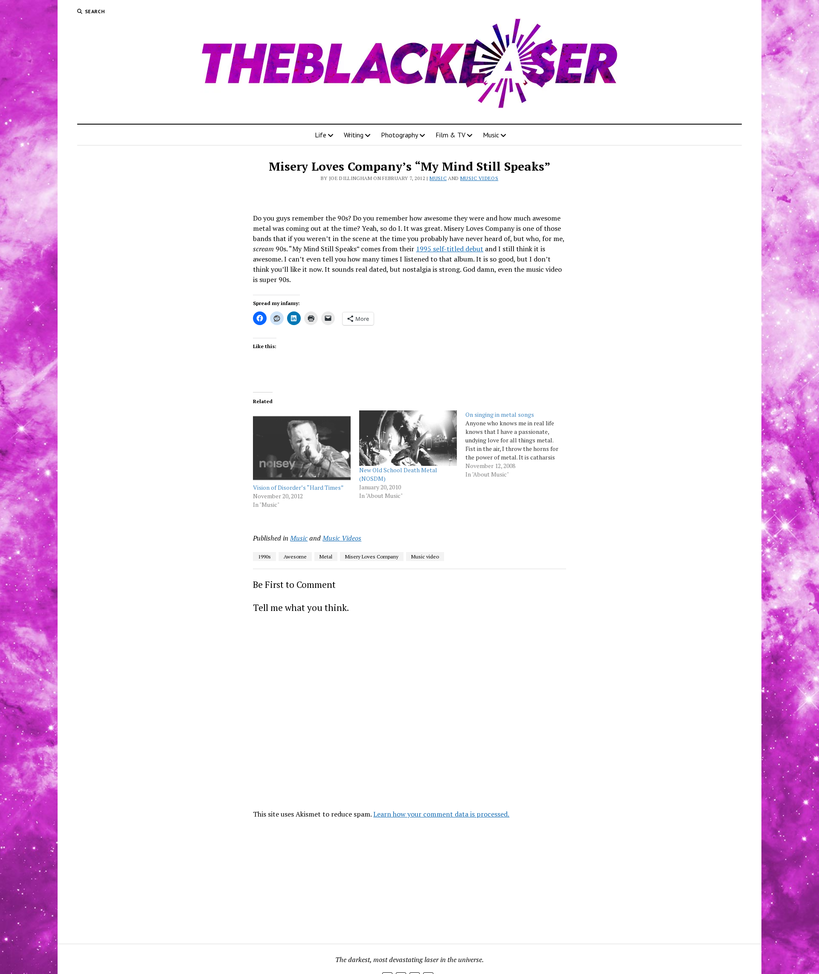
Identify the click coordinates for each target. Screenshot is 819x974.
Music (491, 135)
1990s (264, 556)
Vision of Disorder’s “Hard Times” (298, 487)
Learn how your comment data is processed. (441, 814)
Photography (399, 135)
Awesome (295, 556)
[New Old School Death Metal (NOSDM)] (408, 438)
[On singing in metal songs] (518, 444)
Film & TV (450, 135)
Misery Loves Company (371, 556)
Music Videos (479, 178)
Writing (353, 135)
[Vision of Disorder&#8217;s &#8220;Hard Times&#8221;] (302, 446)
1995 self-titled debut (449, 248)
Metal (325, 556)
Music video (425, 556)
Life (320, 135)
